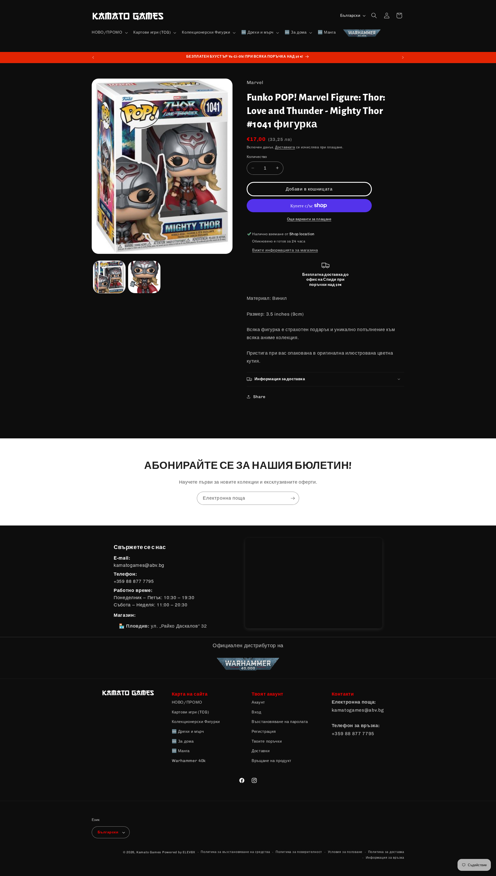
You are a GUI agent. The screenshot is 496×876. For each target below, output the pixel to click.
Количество (257, 157)
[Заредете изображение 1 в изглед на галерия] (109, 277)
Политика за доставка (386, 852)
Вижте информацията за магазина (285, 250)
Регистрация (264, 731)
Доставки (260, 751)
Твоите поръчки (267, 741)
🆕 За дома (183, 741)
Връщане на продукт (271, 760)
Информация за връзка (385, 857)
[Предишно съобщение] (93, 57)
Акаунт (258, 702)
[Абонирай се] (292, 498)
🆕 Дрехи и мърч (188, 731)
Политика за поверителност (299, 852)
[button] (109, 33)
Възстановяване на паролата (280, 721)
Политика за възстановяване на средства (235, 852)
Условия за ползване (345, 852)
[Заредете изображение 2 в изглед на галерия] (144, 277)
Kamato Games (148, 852)
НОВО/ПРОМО (187, 702)
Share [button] (259, 396)
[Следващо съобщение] (403, 57)
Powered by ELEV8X (178, 852)
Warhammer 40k (189, 760)
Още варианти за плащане (309, 219)
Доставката (285, 147)
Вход (256, 712)
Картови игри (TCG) (190, 712)
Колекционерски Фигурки (196, 721)
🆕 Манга (181, 751)
